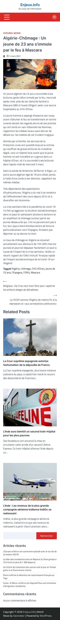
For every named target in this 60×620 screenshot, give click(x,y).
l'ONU (26, 272)
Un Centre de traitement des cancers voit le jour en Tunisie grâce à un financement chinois (29, 568)
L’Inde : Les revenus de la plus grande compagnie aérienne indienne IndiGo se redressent (27, 509)
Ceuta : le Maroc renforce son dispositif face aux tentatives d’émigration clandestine (29, 584)
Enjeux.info (30, 5)
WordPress (45, 616)
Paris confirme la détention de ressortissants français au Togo (28, 576)
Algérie (16, 269)
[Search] (54, 17)
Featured (8, 33)
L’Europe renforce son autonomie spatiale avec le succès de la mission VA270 (30, 553)
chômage (26, 269)
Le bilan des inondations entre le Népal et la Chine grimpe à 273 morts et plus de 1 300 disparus (29, 561)
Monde (17, 33)
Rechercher (46, 536)
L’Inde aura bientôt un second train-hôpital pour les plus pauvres (29, 433)
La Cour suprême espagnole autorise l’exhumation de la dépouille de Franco (26, 362)
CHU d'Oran (38, 269)
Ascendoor (18, 616)
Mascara (35, 272)
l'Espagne (17, 272)
